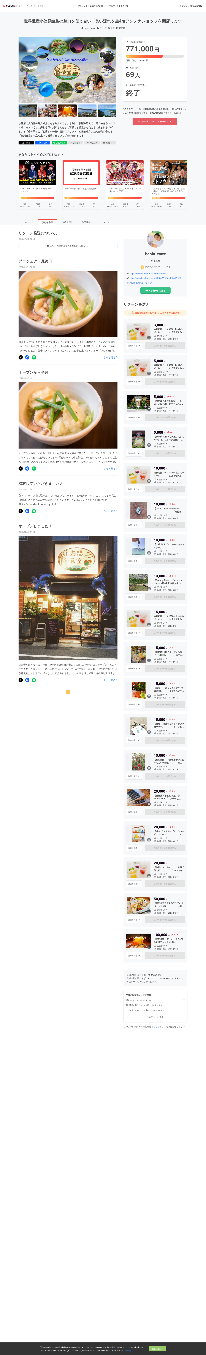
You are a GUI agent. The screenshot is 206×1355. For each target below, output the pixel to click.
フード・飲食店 (107, 28)
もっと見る (109, 357)
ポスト (27, 142)
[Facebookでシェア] (27, 357)
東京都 (122, 28)
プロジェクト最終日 (35, 260)
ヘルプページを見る (155, 1016)
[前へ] (22, 70)
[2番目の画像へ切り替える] (47, 110)
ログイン (183, 6)
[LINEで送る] (34, 357)
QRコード (110, 142)
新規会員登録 (196, 6)
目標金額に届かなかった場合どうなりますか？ (145, 1005)
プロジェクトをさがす (118, 6)
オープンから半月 (33, 372)
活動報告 (47, 222)
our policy (127, 1350)
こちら (156, 1026)
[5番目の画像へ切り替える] (107, 110)
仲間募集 (86, 222)
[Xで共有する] (21, 357)
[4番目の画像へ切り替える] (87, 110)
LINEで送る (60, 142)
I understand (157, 1348)
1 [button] (68, 691)
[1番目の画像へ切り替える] (28, 110)
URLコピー (77, 142)
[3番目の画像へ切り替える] (67, 110)
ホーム (28, 222)
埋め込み (93, 142)
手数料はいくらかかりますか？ (138, 1000)
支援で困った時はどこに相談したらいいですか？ (146, 1010)
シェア (44, 142)
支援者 (66, 222)
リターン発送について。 (39, 232)
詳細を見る (132, 345)
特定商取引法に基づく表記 (139, 283)
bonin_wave (89, 28)
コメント (105, 222)
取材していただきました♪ (40, 483)
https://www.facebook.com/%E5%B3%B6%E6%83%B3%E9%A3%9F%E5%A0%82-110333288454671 (157, 278)
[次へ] (113, 70)
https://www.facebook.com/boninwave (148, 273)
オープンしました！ (35, 525)
